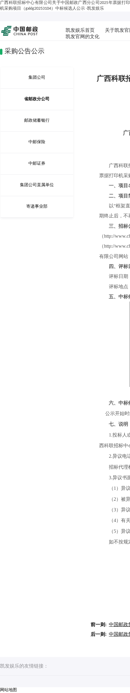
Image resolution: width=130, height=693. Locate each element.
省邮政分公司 (37, 99)
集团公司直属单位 (37, 185)
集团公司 (36, 77)
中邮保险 (36, 142)
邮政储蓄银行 (37, 120)
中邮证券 (36, 163)
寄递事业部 (36, 206)
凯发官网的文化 (82, 37)
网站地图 (8, 690)
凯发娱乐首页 (80, 30)
